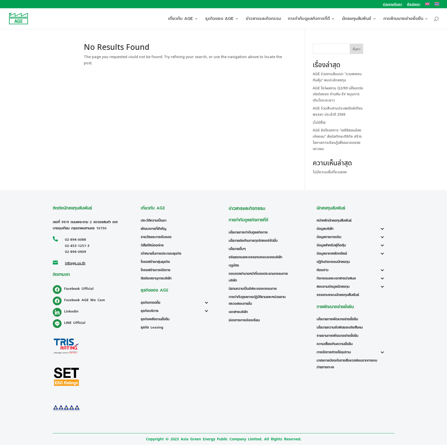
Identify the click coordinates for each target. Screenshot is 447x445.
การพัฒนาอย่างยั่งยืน (403, 19)
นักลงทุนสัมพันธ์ (356, 19)
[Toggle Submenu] (208, 302)
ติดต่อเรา (413, 5)
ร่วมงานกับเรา (392, 5)
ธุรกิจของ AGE (219, 19)
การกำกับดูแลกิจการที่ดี (309, 19)
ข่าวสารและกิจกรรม (263, 19)
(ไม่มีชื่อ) (319, 122)
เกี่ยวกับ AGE (180, 19)
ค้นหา (356, 49)
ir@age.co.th (75, 263)
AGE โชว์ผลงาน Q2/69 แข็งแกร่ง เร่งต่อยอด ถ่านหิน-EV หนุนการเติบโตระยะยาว (338, 94)
